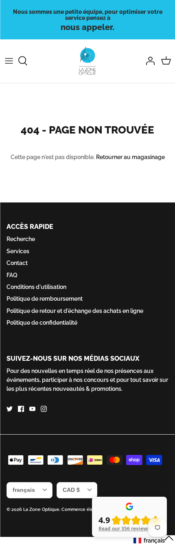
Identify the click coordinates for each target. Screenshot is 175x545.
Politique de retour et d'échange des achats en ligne (75, 311)
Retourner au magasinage (130, 157)
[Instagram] (44, 409)
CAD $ (71, 490)
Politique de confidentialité (42, 322)
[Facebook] (21, 409)
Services (18, 251)
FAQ (12, 275)
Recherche (21, 239)
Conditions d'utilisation (36, 287)
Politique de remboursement (45, 298)
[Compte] (148, 61)
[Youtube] (32, 409)
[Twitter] (10, 409)
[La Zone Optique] (87, 61)
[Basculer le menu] (9, 61)
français (24, 490)
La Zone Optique (41, 509)
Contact (17, 263)
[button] (154, 540)
